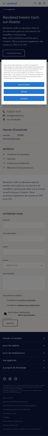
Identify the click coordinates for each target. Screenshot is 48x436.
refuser (24, 91)
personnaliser (24, 84)
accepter (24, 98)
